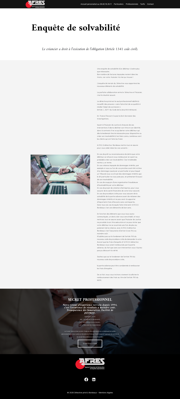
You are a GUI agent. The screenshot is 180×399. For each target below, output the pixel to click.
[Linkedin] (94, 379)
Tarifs (142, 4)
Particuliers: (119, 4)
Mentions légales (106, 393)
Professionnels (132, 4)
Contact (150, 4)
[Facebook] (86, 379)
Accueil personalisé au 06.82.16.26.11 (96, 4)
